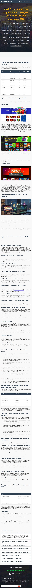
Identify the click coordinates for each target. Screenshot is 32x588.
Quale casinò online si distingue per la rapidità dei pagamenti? (13, 561)
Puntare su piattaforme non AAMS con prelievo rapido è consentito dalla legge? (15, 542)
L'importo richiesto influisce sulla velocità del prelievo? (11, 555)
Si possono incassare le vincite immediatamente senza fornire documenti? (15, 552)
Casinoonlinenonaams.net (6, 1)
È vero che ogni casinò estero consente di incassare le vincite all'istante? (15, 532)
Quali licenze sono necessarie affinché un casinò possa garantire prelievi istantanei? (15, 549)
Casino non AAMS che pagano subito (25, 1)
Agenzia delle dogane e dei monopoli (18, 290)
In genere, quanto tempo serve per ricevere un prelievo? (12, 558)
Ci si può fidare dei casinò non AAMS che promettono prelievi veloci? (14, 545)
